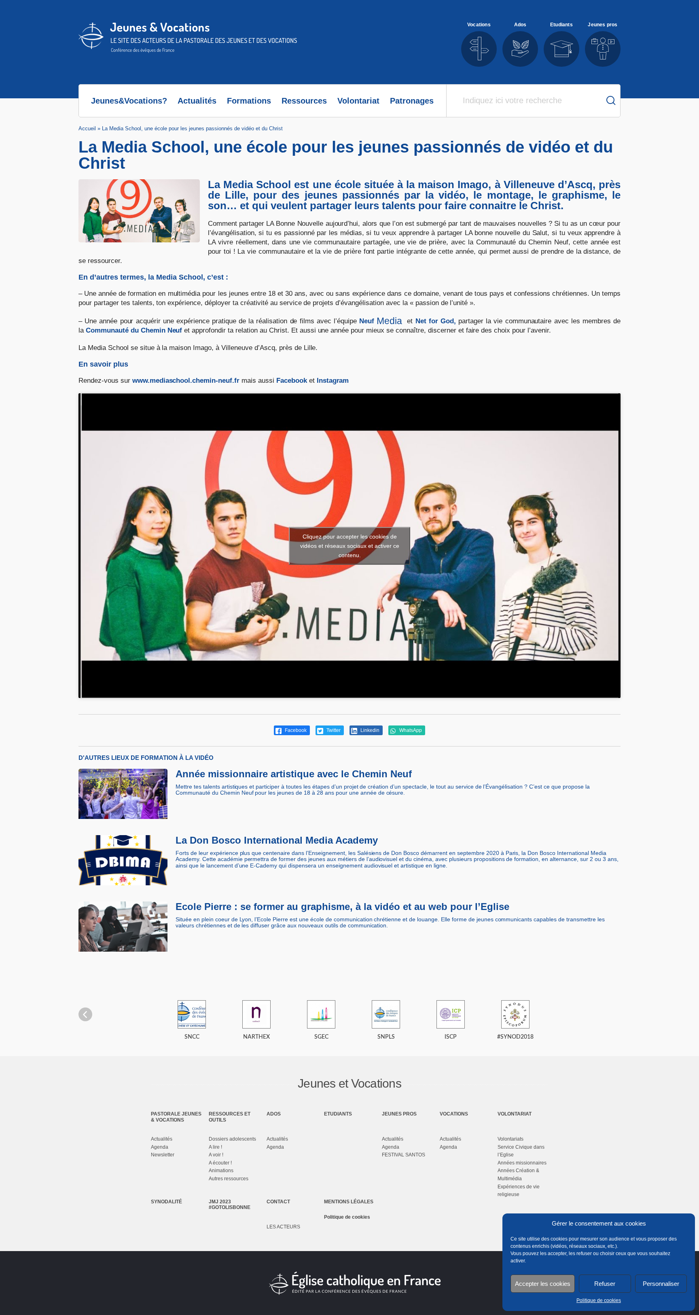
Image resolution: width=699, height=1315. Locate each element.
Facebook (291, 380)
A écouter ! (220, 1163)
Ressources (304, 100)
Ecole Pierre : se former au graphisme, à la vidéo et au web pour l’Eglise (342, 906)
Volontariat (358, 100)
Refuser (604, 1283)
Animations (221, 1170)
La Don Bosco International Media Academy (277, 840)
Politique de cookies (598, 1300)
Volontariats (510, 1139)
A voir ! (216, 1155)
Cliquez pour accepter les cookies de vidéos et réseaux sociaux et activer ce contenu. (349, 545)
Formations (249, 100)
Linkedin (369, 730)
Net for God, (435, 321)
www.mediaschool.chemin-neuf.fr (185, 380)
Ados (274, 1114)
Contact (278, 1202)
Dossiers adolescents (232, 1139)
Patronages (412, 100)
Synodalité (166, 1202)
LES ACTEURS (283, 1227)
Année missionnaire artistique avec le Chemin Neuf (294, 773)
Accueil (87, 128)
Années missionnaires (522, 1163)
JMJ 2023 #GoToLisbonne (229, 1204)
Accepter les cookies (542, 1283)
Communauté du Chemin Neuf (134, 330)
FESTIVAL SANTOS (403, 1155)
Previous (85, 1014)
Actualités (197, 100)
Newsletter (162, 1155)
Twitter (333, 730)
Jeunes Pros (399, 1114)
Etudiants (338, 1114)
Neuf (380, 321)
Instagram (333, 380)
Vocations (454, 1114)
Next (614, 1014)
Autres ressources (228, 1178)
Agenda (159, 1147)
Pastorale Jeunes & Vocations (176, 1116)
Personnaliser (661, 1283)
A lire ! (215, 1147)
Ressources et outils (229, 1116)
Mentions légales (348, 1202)
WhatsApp (410, 730)
